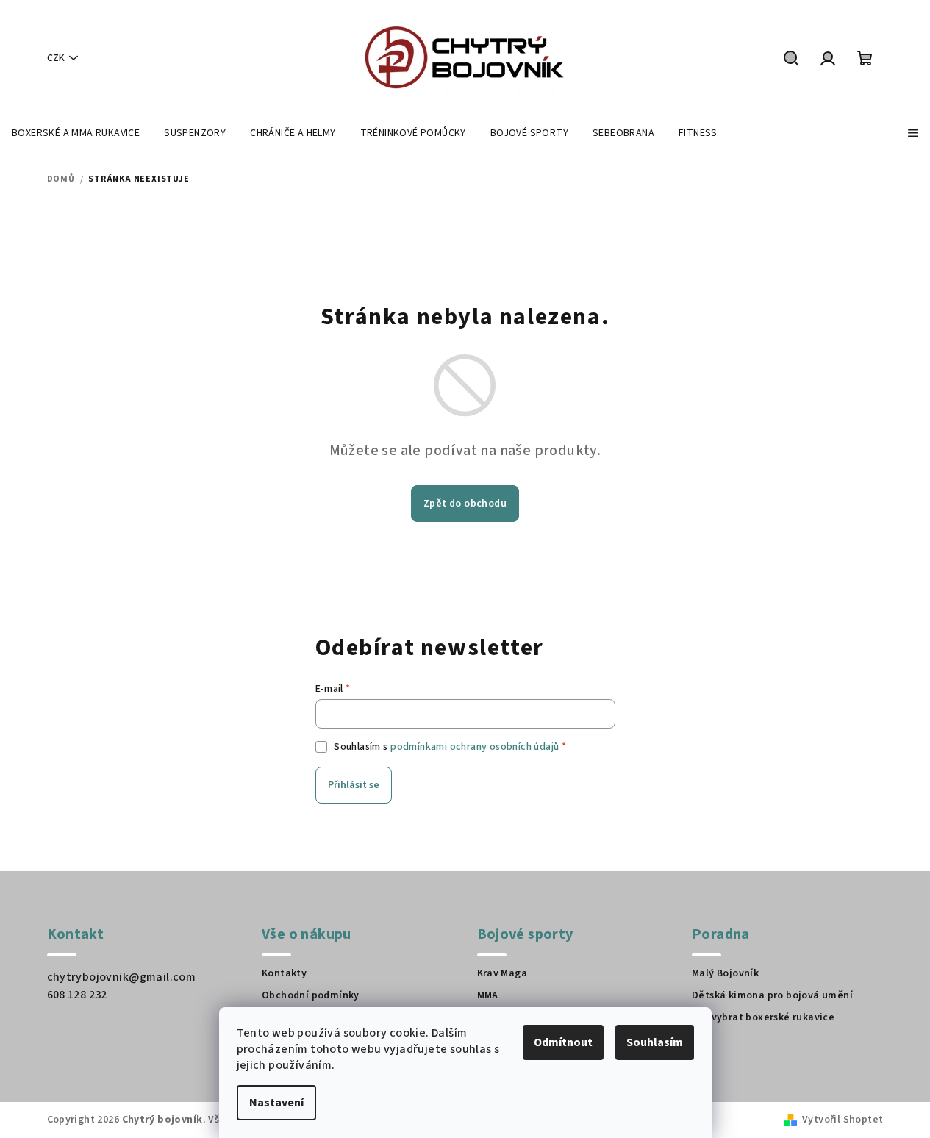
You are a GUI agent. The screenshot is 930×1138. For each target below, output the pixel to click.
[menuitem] (75, 133)
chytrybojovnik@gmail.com (121, 977)
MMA (487, 995)
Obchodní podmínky (311, 995)
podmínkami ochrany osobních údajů (474, 747)
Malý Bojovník (725, 973)
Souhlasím (654, 1042)
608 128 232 (77, 995)
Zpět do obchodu (465, 503)
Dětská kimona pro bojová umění (772, 995)
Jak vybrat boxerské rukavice (763, 1017)
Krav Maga (502, 973)
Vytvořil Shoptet (842, 1119)
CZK (56, 58)
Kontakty (284, 973)
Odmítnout (563, 1042)
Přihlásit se (353, 785)
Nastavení (276, 1103)
